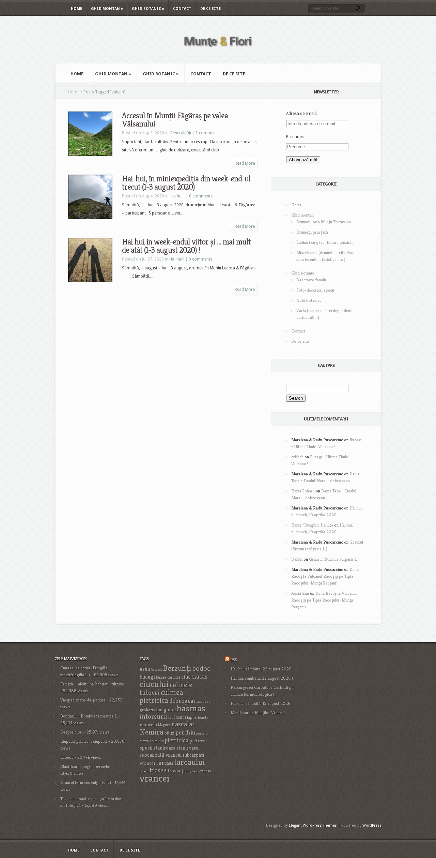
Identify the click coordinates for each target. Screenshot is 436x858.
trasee (158, 770)
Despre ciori (71, 732)
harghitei (166, 709)
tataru (144, 771)
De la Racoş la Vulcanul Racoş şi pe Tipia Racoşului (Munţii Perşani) (325, 576)
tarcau (164, 763)
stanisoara (164, 748)
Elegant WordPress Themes (313, 825)
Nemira (152, 732)
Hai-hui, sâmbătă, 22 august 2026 (261, 669)
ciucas (199, 676)
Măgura (164, 725)
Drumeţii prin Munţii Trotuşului (323, 222)
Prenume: (295, 136)
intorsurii (153, 716)
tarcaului (189, 762)
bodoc (201, 668)
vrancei (155, 778)
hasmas (191, 708)
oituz (169, 733)
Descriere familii (311, 280)
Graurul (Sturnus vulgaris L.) (334, 559)
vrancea (205, 771)
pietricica (176, 740)
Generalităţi (180, 133)
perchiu (185, 732)
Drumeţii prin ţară (312, 232)
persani (202, 733)
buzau (161, 677)
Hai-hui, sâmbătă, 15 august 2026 (261, 703)
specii (146, 747)
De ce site (210, 8)
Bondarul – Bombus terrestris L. (89, 716)
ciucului (154, 684)
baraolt (156, 669)
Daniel (296, 559)
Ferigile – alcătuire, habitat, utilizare (92, 684)
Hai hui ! (177, 196)
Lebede (67, 757)
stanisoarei (188, 748)
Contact (182, 8)
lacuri (180, 717)
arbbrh (297, 457)
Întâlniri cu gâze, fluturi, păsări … (325, 242)
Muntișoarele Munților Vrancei (258, 712)
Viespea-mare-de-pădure (83, 700)
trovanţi (176, 771)
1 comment (206, 133)
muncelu (148, 724)
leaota (203, 717)
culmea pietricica (161, 696)
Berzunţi (177, 668)
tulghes (192, 771)
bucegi (147, 676)
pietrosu (198, 741)
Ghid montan (107, 8)
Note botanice (309, 300)
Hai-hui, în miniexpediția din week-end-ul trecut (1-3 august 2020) (186, 183)
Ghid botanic (148, 8)
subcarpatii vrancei (161, 755)
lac (170, 717)
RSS (233, 660)
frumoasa (202, 701)
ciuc (185, 676)
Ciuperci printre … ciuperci (83, 741)
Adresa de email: (301, 113)
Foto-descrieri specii (315, 290)
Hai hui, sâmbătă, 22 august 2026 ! (262, 678)
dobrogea (181, 701)
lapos (192, 717)
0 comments (201, 196)
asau (145, 668)
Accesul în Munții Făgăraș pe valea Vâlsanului (175, 119)
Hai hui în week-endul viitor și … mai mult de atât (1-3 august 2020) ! (186, 246)
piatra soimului (152, 741)
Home (76, 8)
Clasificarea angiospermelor (85, 766)
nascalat (182, 724)
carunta (173, 677)
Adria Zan (300, 593)
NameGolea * (303, 491)
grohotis (147, 710)
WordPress (372, 825)
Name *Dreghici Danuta (312, 525)
